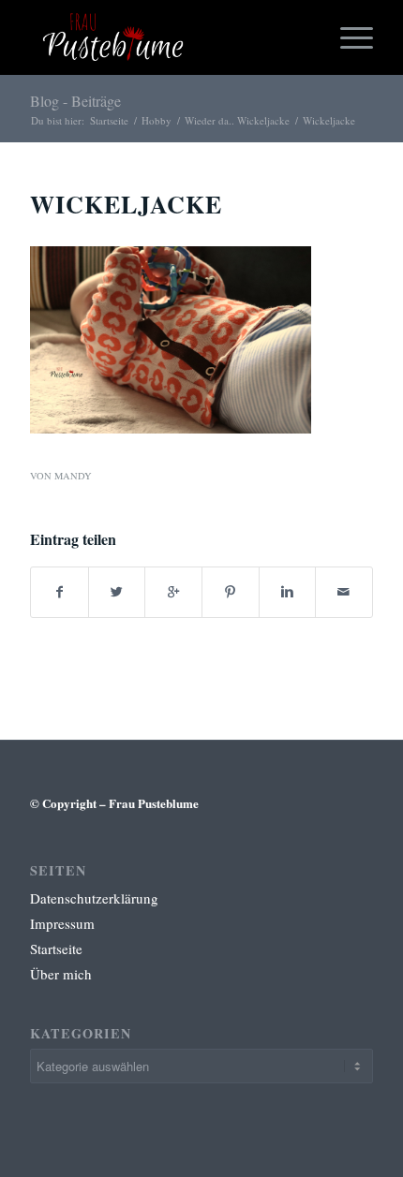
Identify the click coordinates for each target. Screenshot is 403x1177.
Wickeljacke (126, 204)
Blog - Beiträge (75, 100)
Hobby (157, 120)
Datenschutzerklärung (94, 898)
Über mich (61, 973)
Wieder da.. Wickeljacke (237, 120)
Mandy (73, 475)
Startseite (109, 120)
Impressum (62, 923)
